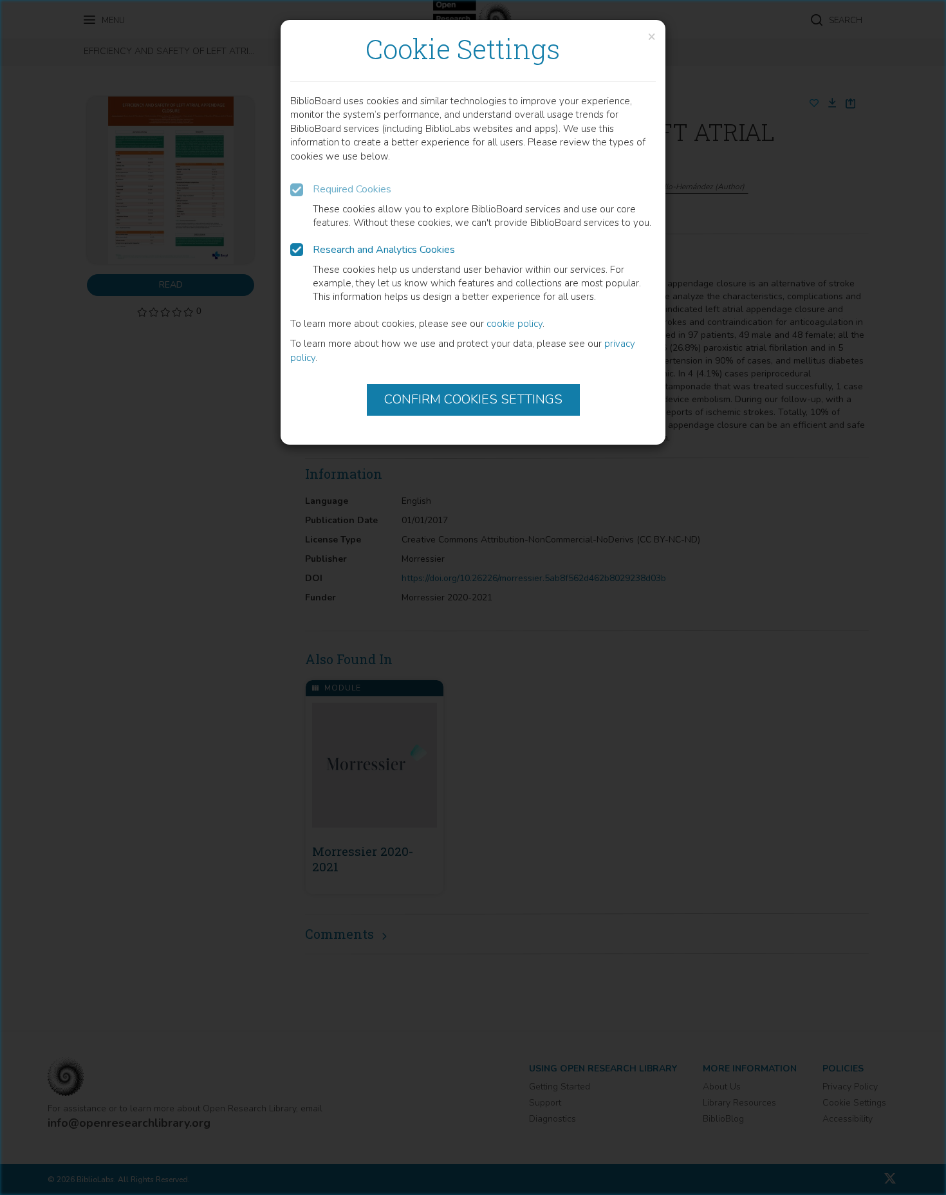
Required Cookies (352, 189)
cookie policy (515, 323)
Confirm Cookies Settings (473, 399)
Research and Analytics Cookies (384, 250)
